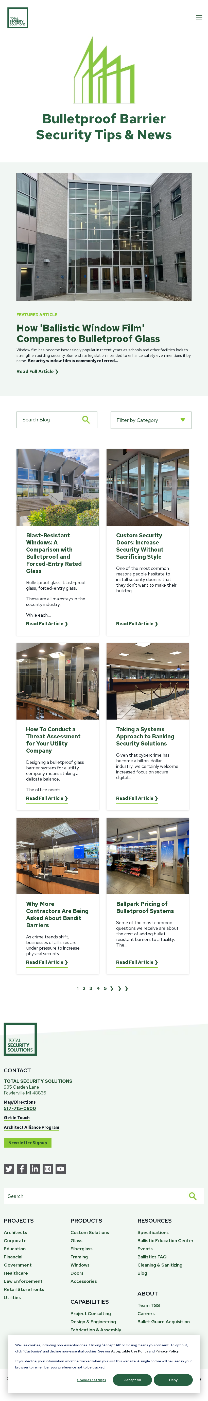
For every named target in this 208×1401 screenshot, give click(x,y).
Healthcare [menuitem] (16, 1273)
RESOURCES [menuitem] (154, 1220)
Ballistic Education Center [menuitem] (165, 1240)
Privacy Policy (167, 1351)
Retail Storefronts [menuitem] (24, 1289)
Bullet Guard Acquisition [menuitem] (163, 1321)
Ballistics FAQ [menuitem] (152, 1257)
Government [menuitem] (18, 1265)
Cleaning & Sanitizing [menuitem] (159, 1265)
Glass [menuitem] (76, 1240)
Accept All (132, 1380)
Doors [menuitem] (77, 1273)
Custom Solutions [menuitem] (90, 1232)
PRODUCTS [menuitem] (86, 1220)
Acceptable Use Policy (129, 1351)
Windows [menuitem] (80, 1265)
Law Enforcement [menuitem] (23, 1281)
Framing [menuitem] (79, 1257)
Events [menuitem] (145, 1249)
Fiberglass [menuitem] (82, 1249)
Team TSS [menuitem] (148, 1305)
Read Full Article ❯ (37, 371)
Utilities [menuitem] (12, 1297)
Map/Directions (20, 1102)
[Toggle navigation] (199, 18)
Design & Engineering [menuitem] (93, 1321)
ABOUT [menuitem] (147, 1293)
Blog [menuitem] (142, 1273)
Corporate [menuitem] (15, 1240)
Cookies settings (91, 1380)
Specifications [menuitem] (153, 1232)
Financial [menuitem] (13, 1257)
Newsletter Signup (27, 1143)
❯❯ (124, 988)
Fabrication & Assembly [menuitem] (96, 1330)
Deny (173, 1380)
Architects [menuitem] (15, 1232)
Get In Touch (17, 1117)
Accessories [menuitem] (84, 1281)
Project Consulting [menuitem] (91, 1313)
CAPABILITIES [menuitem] (90, 1301)
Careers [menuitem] (146, 1313)
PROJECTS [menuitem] (19, 1220)
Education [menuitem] (15, 1249)
